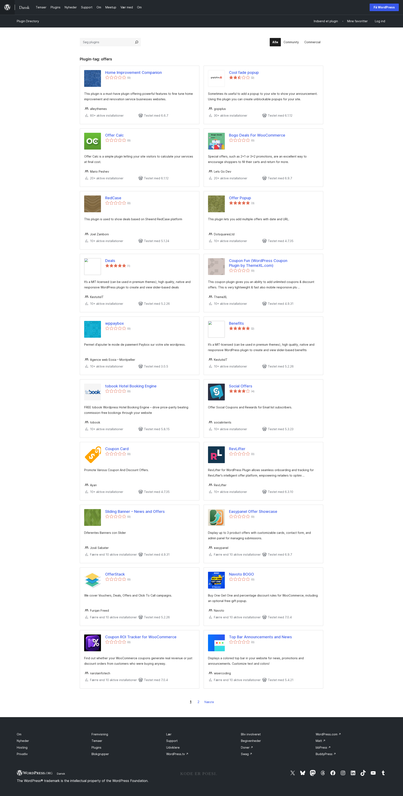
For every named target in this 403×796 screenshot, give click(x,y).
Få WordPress (384, 7)
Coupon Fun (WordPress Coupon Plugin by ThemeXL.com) (258, 263)
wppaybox (114, 323)
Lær (168, 734)
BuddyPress (326, 754)
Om (19, 734)
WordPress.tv (177, 754)
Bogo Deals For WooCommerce (257, 135)
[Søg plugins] (136, 42)
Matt (321, 741)
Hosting (22, 747)
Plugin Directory (28, 21)
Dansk (61, 773)
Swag (246, 754)
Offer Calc (114, 135)
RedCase (113, 198)
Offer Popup (240, 198)
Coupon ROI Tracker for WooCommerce (141, 637)
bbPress (323, 747)
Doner (247, 747)
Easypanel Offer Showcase (253, 511)
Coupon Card (117, 449)
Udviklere (173, 747)
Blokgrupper (100, 754)
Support (172, 741)
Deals (110, 260)
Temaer (97, 741)
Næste (209, 702)
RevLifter (237, 449)
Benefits (236, 323)
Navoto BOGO (241, 574)
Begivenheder (251, 741)
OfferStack (115, 574)
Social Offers (240, 386)
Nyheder (23, 741)
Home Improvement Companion (133, 72)
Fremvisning (100, 734)
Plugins (96, 747)
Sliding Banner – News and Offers (135, 511)
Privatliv (22, 754)
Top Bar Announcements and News (260, 637)
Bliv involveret (251, 734)
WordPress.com (328, 734)
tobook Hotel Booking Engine (131, 386)
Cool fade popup (244, 72)
